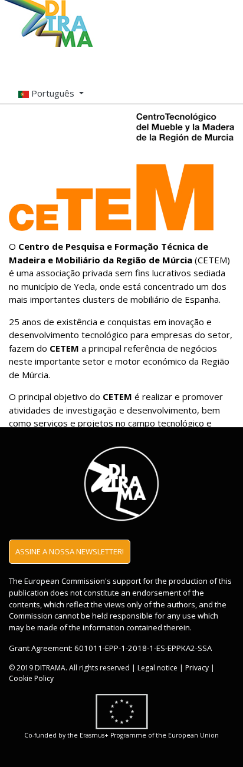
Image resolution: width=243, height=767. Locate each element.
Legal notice (157, 668)
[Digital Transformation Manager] (49, 23)
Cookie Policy (31, 678)
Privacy (197, 668)
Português (53, 93)
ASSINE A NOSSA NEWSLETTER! (69, 551)
